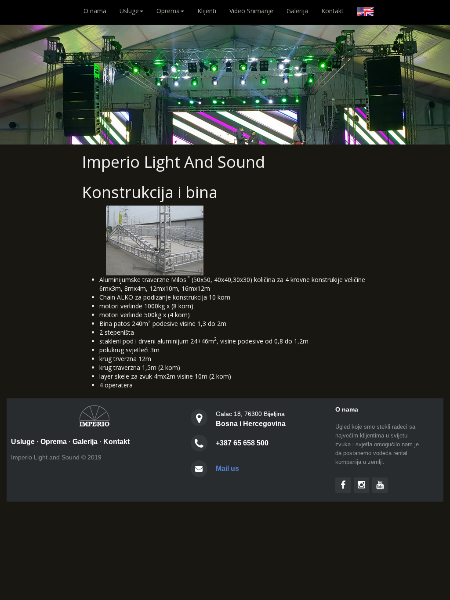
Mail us (227, 468)
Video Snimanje (251, 11)
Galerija (297, 11)
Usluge (23, 441)
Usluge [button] (129, 11)
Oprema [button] (168, 11)
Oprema (53, 441)
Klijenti (206, 11)
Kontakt (332, 11)
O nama (98, 10)
